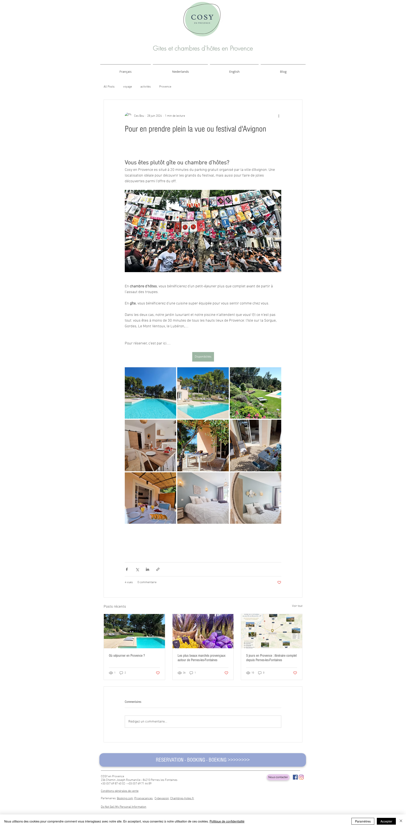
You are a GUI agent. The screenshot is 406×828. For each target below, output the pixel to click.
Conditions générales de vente (120, 791)
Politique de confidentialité (227, 821)
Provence (165, 87)
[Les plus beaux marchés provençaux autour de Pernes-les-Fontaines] (203, 631)
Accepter (386, 821)
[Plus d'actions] (278, 115)
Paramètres (363, 821)
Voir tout (297, 606)
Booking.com (125, 798)
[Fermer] (400, 821)
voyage (127, 87)
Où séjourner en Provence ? (127, 655)
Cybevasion (162, 798)
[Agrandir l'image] (150, 393)
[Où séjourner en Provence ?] (134, 631)
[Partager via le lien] (158, 569)
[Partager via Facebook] (127, 569)
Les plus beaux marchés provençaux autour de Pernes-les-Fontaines (201, 657)
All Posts (109, 87)
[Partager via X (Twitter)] (137, 569)
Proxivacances (143, 798)
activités (145, 87)
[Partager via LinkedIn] (147, 569)
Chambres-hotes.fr (182, 798)
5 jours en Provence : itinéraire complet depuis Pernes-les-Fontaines (271, 657)
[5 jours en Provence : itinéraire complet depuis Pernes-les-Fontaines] (271, 631)
